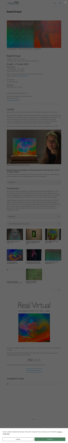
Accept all (49, 439)
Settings (18, 439)
